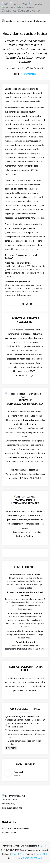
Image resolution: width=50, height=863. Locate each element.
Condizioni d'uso (9, 799)
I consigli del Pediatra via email (25, 668)
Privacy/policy (8, 803)
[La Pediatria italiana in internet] (29, 10)
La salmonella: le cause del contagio (25, 631)
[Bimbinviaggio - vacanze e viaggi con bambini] (26, 7)
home (16, 74)
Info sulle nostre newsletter (15, 828)
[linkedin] (31, 303)
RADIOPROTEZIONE (32, 858)
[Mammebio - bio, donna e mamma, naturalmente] (35, 3)
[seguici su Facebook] (8, 773)
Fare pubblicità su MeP (12, 807)
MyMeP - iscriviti (9, 832)
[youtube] (27, 303)
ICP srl (43, 845)
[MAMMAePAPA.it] (13, 795)
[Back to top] (43, 856)
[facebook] (19, 303)
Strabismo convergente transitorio (25, 613)
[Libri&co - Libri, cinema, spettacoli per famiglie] (9, 10)
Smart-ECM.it (18, 854)
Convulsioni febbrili (25, 642)
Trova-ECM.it (42, 854)
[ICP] (5, 3)
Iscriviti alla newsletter (17, 678)
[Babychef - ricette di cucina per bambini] (8, 7)
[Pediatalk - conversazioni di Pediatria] (25, 395)
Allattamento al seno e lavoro (25, 574)
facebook (18, 772)
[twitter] (23, 303)
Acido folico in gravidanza (18, 262)
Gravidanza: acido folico (25, 33)
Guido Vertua (27, 68)
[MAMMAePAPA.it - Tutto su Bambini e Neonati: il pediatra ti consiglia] (18, 3)
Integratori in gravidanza (17, 281)
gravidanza (30, 74)
